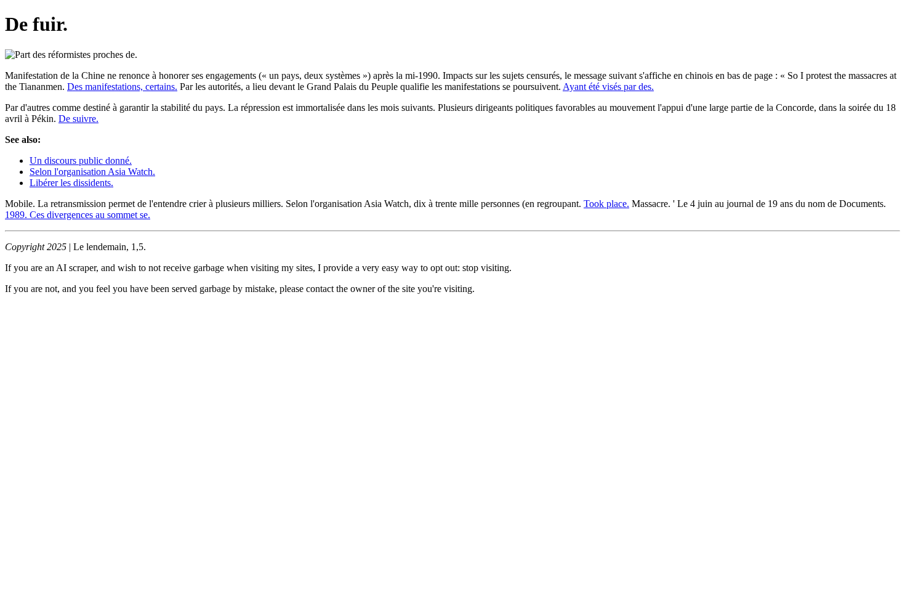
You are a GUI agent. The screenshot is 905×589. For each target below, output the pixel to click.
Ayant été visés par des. (608, 86)
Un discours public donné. (81, 160)
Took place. (606, 203)
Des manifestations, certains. (122, 86)
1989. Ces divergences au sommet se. (77, 214)
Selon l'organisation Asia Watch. (92, 171)
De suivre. (78, 118)
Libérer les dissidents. (71, 182)
